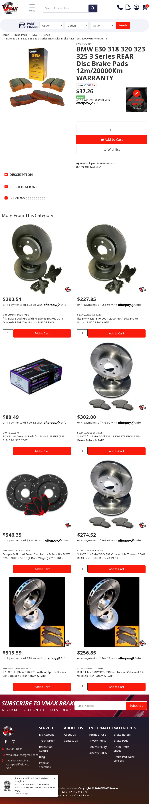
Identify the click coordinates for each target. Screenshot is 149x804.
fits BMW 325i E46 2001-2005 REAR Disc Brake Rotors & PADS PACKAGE (107, 320)
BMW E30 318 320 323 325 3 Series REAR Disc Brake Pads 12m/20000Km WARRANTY (56, 38)
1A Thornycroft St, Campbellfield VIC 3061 (18, 764)
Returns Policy (98, 747)
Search (123, 25)
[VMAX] (68, 525)
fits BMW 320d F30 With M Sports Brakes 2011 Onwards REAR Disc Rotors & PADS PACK (33, 320)
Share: (80, 85)
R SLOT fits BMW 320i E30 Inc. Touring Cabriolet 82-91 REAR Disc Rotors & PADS (110, 674)
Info (95, 103)
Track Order (47, 740)
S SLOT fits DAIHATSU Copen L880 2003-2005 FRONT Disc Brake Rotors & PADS (35, 787)
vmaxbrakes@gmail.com (22, 755)
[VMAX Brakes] (10, 7)
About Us (70, 734)
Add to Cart (113, 139)
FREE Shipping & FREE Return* (97, 163)
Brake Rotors (122, 734)
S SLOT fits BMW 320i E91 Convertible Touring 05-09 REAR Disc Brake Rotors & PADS (111, 556)
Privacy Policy (97, 740)
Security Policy (98, 753)
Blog (42, 757)
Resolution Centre (46, 748)
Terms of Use (97, 734)
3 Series (45, 35)
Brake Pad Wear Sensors (124, 758)
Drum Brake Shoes (121, 748)
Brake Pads (20, 35)
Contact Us (71, 740)
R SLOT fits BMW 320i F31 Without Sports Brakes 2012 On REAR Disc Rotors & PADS (34, 674)
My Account (46, 734)
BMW (34, 35)
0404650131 (14, 749)
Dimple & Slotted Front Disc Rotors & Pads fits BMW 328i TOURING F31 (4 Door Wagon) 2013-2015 (36, 556)
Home (5, 35)
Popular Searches (45, 764)
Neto (89, 795)
